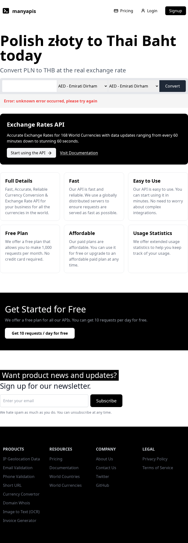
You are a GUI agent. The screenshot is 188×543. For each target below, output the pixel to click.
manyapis (24, 11)
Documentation (64, 467)
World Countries (64, 476)
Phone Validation (19, 476)
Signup (175, 10)
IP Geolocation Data (21, 459)
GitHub (102, 485)
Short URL (12, 485)
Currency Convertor (21, 494)
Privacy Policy (154, 459)
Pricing (126, 10)
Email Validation (18, 467)
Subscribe (106, 401)
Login (152, 10)
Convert (172, 86)
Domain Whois (16, 503)
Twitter (102, 476)
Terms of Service (157, 467)
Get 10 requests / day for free (40, 333)
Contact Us (106, 467)
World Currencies (65, 485)
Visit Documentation (79, 152)
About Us (104, 459)
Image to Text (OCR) (21, 511)
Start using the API (28, 152)
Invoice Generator (19, 520)
